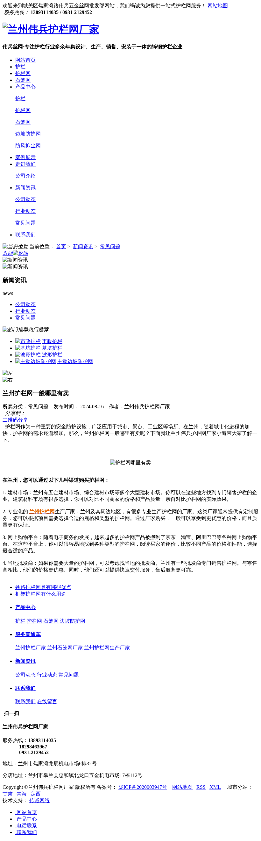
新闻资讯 (25, 187)
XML (215, 787)
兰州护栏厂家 (30, 647)
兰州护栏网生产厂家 (107, 647)
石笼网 (23, 80)
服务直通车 (28, 634)
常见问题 (25, 223)
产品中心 (25, 86)
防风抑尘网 (28, 145)
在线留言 (47, 701)
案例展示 (25, 157)
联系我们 (25, 234)
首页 (61, 246)
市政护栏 (52, 341)
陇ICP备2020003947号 (142, 787)
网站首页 (25, 60)
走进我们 (25, 164)
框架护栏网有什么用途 (40, 594)
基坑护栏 (52, 348)
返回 (8, 253)
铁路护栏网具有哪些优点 (43, 587)
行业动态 (25, 211)
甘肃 (8, 793)
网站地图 (218, 5)
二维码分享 (15, 420)
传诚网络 (39, 800)
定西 (36, 793)
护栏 (20, 66)
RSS (201, 787)
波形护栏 (52, 354)
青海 (22, 793)
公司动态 (25, 199)
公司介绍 (25, 176)
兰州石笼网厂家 (65, 647)
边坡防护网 (28, 134)
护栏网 (23, 73)
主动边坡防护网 (75, 361)
